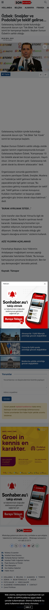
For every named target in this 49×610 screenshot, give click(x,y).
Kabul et (28, 607)
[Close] (45, 284)
